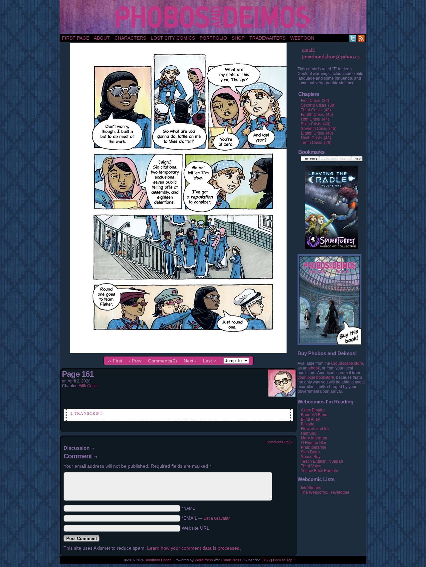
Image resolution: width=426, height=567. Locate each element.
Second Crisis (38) (318, 105)
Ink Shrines (311, 487)
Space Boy (310, 456)
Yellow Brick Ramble (319, 470)
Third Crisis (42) (316, 110)
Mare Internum (314, 438)
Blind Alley (310, 419)
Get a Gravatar (216, 518)
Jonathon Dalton (158, 560)
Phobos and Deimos (214, 17)
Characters (130, 38)
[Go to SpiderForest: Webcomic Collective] (331, 242)
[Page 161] (178, 351)
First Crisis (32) (315, 100)
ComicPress (231, 560)
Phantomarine (313, 447)
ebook (314, 368)
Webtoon (302, 38)
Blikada (308, 424)
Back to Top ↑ (284, 560)
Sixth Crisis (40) (315, 124)
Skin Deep (310, 452)
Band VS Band (314, 414)
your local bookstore (316, 377)
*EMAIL (206, 518)
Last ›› (210, 360)
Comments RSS (279, 442)
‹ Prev (135, 360)
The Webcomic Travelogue (325, 492)
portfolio (213, 38)
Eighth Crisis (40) (317, 133)
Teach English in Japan (322, 461)
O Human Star (313, 442)
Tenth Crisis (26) (316, 142)
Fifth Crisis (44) (315, 119)
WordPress (204, 560)
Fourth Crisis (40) (317, 114)
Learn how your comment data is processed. (194, 548)
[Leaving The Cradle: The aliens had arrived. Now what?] (331, 200)
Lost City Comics (173, 38)
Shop (238, 38)
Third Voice (311, 466)
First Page (75, 38)
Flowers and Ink (315, 428)
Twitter (353, 38)
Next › (190, 360)
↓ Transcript (86, 413)
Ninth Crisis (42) (316, 138)
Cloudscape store (347, 363)
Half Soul (309, 433)
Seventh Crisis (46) (318, 128)
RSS (361, 38)
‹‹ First (115, 360)
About (102, 38)
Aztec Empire (313, 410)
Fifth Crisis (88, 385)
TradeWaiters (267, 38)
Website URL (195, 528)
